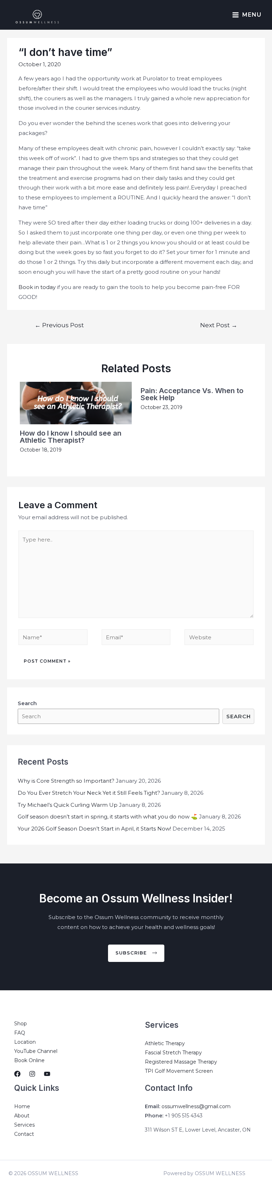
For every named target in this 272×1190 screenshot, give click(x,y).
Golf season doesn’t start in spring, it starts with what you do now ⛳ (108, 816)
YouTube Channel (35, 1051)
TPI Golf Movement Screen (179, 1071)
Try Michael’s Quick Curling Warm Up (68, 804)
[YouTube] (47, 1074)
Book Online (29, 1060)
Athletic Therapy (165, 1043)
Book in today (37, 287)
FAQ (19, 1033)
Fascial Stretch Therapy (173, 1052)
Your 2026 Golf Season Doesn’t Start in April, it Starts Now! (94, 828)
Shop (20, 1023)
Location (25, 1042)
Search (238, 716)
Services (24, 1125)
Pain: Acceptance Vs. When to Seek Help (192, 394)
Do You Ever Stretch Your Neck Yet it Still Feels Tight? (89, 792)
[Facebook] (17, 1074)
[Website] (219, 638)
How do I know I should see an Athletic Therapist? (70, 436)
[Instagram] (32, 1074)
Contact (24, 1134)
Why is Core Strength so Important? (66, 780)
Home (22, 1106)
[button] (136, 953)
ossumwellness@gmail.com (196, 1106)
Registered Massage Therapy (181, 1062)
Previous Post (59, 325)
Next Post (218, 325)
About (21, 1115)
